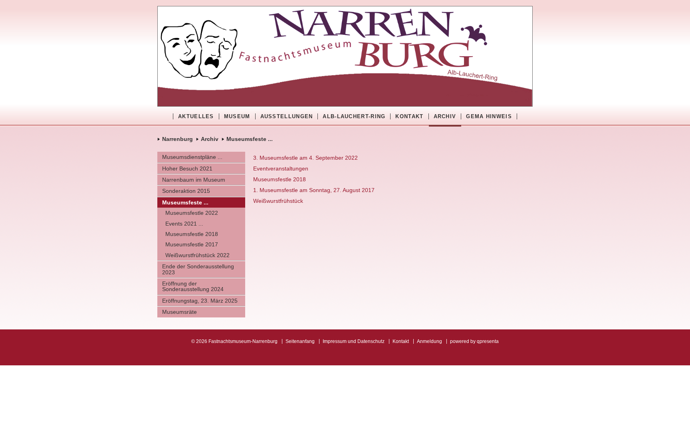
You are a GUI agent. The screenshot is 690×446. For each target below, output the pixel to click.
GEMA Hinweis (489, 116)
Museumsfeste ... (249, 139)
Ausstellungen (286, 116)
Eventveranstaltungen (280, 168)
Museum (237, 116)
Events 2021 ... (184, 223)
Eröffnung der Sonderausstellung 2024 (193, 286)
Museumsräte (179, 312)
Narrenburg (177, 139)
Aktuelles (196, 116)
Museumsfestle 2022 (191, 213)
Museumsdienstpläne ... (192, 157)
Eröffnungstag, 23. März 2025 (200, 300)
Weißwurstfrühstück (278, 201)
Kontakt (409, 116)
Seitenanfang (300, 341)
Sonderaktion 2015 (186, 191)
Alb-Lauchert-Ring (354, 116)
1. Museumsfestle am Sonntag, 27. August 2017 (314, 190)
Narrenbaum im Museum (193, 179)
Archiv (445, 116)
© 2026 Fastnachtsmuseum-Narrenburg (234, 341)
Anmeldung (429, 341)
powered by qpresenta (474, 341)
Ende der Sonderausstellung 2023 (198, 269)
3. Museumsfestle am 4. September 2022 (305, 158)
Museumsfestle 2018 (191, 234)
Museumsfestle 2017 (191, 244)
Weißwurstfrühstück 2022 (197, 255)
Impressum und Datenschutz (354, 341)
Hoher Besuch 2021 (187, 168)
